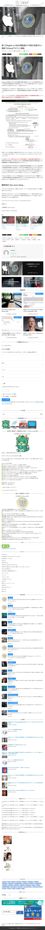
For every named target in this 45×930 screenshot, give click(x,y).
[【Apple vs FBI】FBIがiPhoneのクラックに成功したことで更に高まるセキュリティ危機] (36, 220)
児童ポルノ (18, 239)
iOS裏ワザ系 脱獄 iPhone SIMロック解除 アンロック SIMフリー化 (14, 566)
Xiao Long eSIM (25, 433)
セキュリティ (27, 51)
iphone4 (19, 881)
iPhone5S (30, 881)
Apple (4, 238)
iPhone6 (36, 881)
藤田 (41, 820)
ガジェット (4, 573)
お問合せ (3, 925)
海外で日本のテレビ (5, 587)
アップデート (14, 886)
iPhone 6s (11, 883)
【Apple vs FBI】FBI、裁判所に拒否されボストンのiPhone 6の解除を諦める (8, 225)
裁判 (39, 239)
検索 (41, 414)
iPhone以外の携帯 (5, 568)
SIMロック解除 (6, 886)
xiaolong (41, 801)
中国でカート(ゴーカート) (23, 923)
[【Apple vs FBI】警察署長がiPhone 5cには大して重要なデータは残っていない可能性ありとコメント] (22, 220)
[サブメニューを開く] (42, 554)
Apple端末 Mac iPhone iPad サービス (9, 556)
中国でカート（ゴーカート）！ (7, 583)
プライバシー (34, 238)
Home (3, 923)
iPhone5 (24, 881)
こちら (24, 539)
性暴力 (29, 239)
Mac (34, 885)
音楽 (2, 591)
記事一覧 (14, 253)
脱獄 (23, 888)
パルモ (4, 888)
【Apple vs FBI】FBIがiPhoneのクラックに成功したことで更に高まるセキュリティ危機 (36, 225)
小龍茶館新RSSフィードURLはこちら (9, 548)
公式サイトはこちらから (9, 490)
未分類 (3, 585)
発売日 (19, 888)
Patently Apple (11, 207)
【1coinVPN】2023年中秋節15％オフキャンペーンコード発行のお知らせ (15, 808)
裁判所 (4, 241)
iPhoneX (22, 885)
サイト (3, 376)
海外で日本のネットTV (32, 923)
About (5, 923)
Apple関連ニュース (19, 51)
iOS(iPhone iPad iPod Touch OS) (8, 564)
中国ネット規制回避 (15, 923)
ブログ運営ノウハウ (5, 579)
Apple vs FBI (10, 238)
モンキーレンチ (33, 928)
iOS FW (38, 923)
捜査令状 (34, 239)
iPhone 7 (25, 883)
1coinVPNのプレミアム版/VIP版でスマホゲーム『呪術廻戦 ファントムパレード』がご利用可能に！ (20, 801)
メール (3, 369)
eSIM (3, 560)
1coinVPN (26, 496)
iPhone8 (10, 885)
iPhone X (16, 885)
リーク (9, 888)
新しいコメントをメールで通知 (9, 394)
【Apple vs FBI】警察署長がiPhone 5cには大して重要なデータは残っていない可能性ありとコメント (22, 226)
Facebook (24, 256)
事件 (12, 239)
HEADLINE (4, 562)
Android (3, 554)
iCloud (16, 238)
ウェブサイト (14, 256)
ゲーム (3, 575)
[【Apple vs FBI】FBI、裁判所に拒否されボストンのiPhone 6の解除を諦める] (8, 220)
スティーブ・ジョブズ (38, 886)
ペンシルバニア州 (6, 239)
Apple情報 (9, 923)
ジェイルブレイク (28, 886)
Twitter (19, 256)
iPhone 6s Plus (19, 883)
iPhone (13, 881)
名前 (3, 363)
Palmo (38, 885)
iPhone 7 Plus (38, 883)
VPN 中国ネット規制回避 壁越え (8, 570)
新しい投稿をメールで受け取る (9, 396)
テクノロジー (4, 577)
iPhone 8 (5, 885)
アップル (21, 238)
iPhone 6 (5, 883)
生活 (2, 589)
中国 (2, 581)
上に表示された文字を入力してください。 (11, 386)
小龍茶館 (18, 928)
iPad (9, 881)
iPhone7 (31, 883)
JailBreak (28, 885)
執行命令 (23, 239)
